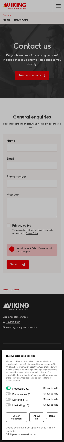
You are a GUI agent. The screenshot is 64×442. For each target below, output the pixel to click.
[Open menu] (58, 6)
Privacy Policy (32, 232)
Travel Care (21, 19)
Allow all (36, 417)
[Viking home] (14, 6)
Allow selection (16, 417)
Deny (52, 415)
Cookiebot (11, 431)
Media (6, 19)
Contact (7, 15)
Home (5, 289)
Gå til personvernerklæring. (22, 434)
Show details (50, 388)
